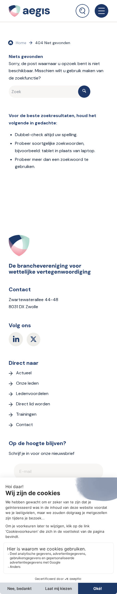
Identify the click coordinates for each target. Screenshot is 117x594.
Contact (24, 424)
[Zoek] (82, 11)
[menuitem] (82, 9)
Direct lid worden (33, 404)
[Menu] (98, 11)
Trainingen (26, 414)
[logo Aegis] (36, 11)
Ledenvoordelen (32, 393)
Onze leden (27, 383)
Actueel (24, 373)
